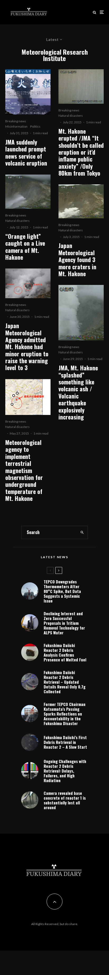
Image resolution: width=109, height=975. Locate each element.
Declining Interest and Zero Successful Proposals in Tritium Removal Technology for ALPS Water (64, 623)
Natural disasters (17, 221)
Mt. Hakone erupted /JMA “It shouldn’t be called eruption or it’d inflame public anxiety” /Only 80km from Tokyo (81, 152)
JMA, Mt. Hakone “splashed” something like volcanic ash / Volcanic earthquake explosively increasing (78, 392)
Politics (35, 126)
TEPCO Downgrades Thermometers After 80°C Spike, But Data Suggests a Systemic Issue (62, 591)
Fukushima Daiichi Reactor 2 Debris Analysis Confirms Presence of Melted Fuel (65, 652)
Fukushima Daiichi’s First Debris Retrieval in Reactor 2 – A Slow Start (65, 742)
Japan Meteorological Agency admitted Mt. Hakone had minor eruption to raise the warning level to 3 (26, 346)
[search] (82, 532)
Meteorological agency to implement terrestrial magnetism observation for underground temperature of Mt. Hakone (24, 470)
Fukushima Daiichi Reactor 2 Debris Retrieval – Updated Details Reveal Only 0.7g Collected (64, 682)
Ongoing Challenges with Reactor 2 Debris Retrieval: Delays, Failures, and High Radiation (65, 771)
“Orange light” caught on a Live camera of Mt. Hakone (25, 247)
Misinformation (16, 126)
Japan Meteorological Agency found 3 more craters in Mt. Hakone (77, 259)
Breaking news (15, 121)
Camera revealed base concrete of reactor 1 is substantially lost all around (65, 800)
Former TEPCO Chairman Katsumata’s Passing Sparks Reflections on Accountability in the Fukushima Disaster (64, 714)
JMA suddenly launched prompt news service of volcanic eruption (26, 152)
